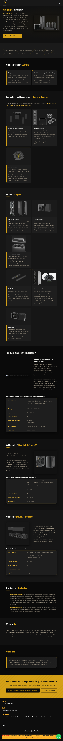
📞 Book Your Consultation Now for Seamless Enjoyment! (22, 690)
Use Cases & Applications (37, 53)
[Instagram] (31, 731)
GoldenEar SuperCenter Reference (21, 53)
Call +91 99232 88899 (49, 690)
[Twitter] (28, 731)
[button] (58, 736)
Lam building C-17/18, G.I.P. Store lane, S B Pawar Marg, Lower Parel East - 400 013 (27, 717)
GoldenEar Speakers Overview (10, 50)
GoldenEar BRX (7, 53)
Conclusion (56, 53)
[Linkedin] (34, 731)
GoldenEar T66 (49, 50)
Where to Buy (48, 53)
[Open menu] (59, 3)
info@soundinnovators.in (9, 710)
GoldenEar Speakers (8, 13)
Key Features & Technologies (26, 50)
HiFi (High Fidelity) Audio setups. (23, 105)
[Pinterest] (37, 731)
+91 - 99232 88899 (7, 703)
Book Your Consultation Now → (12, 36)
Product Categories (39, 50)
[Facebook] (25, 731)
